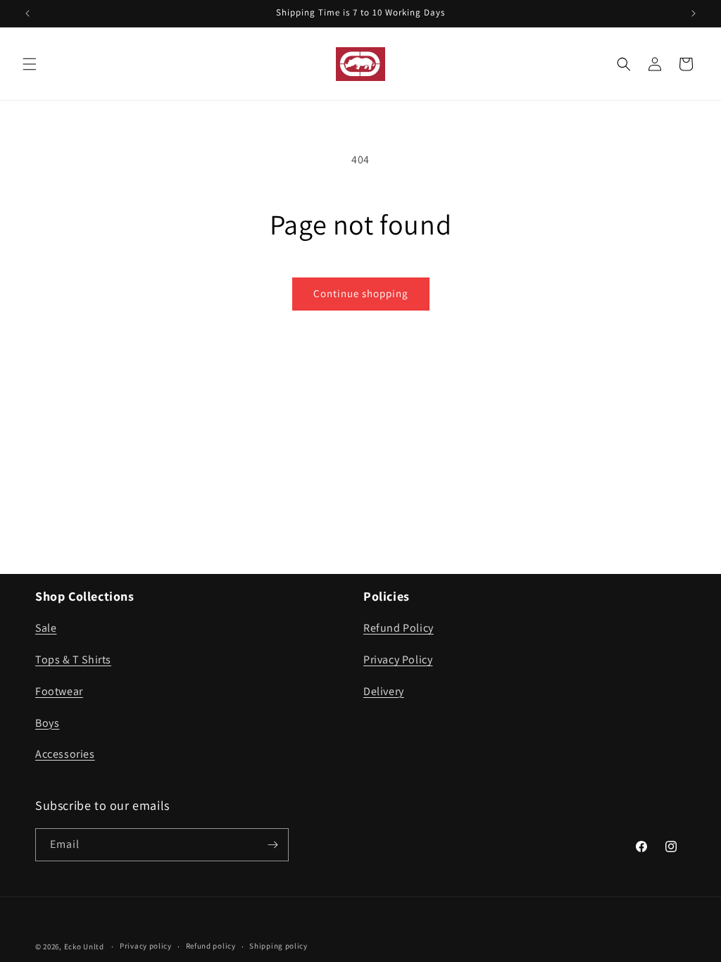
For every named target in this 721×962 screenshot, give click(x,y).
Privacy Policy (397, 659)
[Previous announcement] (27, 13)
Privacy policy (146, 946)
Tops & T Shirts (73, 659)
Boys (47, 723)
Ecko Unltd (84, 946)
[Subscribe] (272, 844)
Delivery (383, 691)
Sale (45, 627)
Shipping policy (278, 946)
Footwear (59, 691)
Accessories (65, 754)
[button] (29, 64)
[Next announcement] (693, 13)
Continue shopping (360, 293)
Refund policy (211, 946)
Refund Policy (398, 627)
